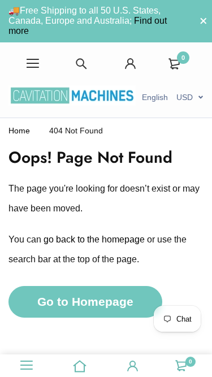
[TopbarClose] (203, 20)
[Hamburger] (32, 63)
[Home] (79, 365)
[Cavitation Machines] (72, 97)
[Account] (130, 63)
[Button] (81, 63)
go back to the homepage (94, 239)
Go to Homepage (85, 301)
